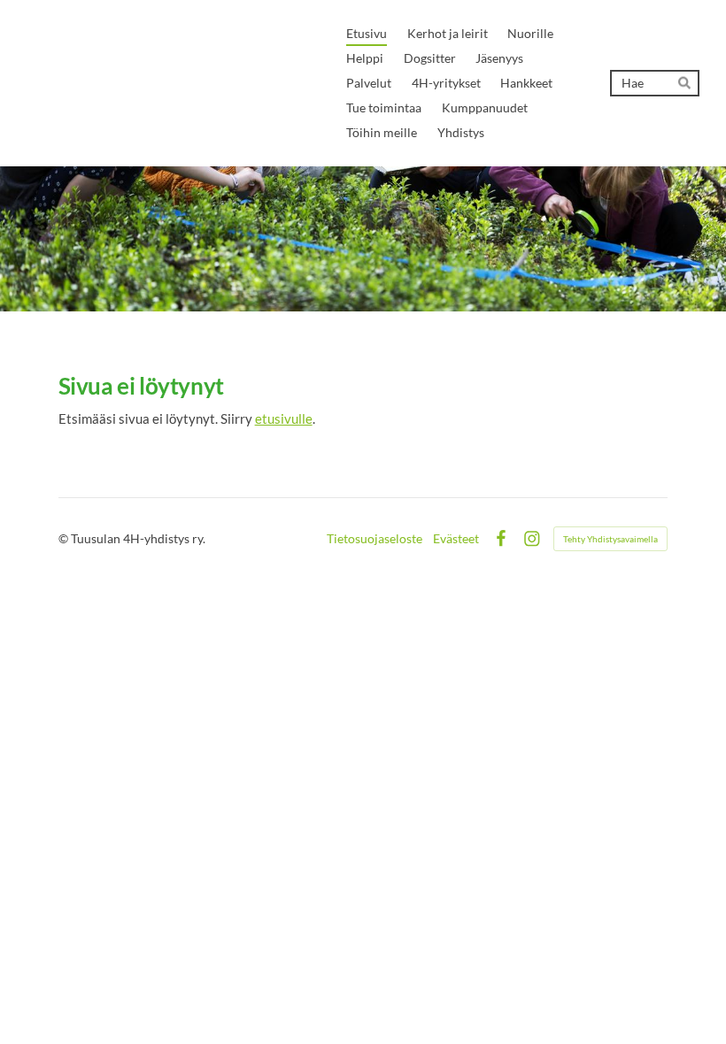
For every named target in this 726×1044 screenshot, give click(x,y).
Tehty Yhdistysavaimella (610, 539)
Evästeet (456, 539)
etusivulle (284, 418)
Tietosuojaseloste (374, 539)
